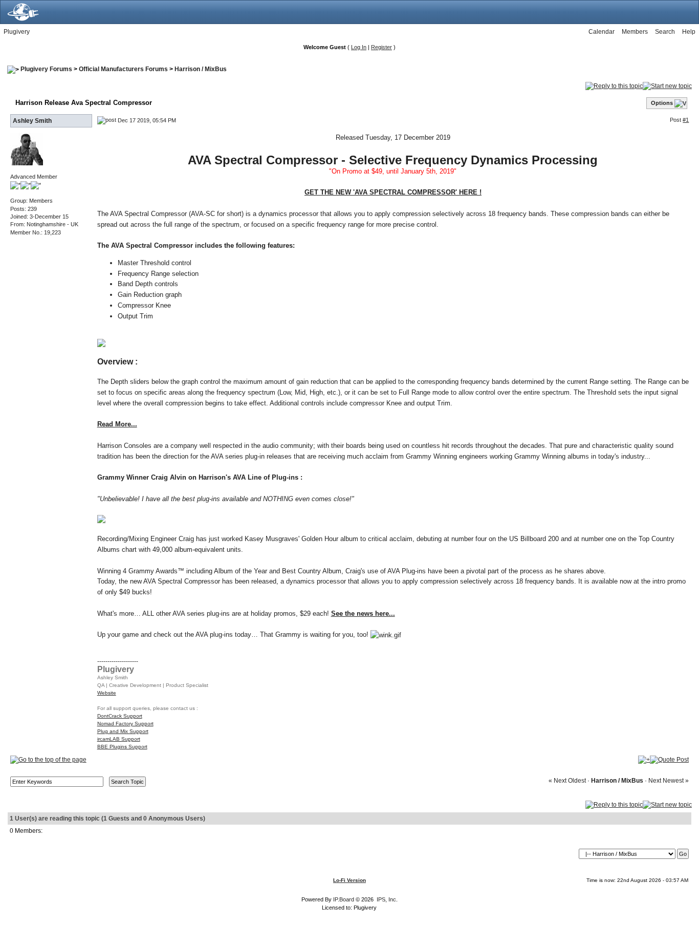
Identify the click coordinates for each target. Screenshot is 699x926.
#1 (686, 120)
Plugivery (17, 31)
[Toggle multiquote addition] (644, 759)
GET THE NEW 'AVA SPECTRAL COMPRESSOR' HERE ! (393, 192)
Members (635, 31)
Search (665, 31)
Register (381, 47)
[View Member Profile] (26, 148)
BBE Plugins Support (122, 746)
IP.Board (343, 899)
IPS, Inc (386, 899)
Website (106, 693)
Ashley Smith (32, 120)
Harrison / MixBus (200, 69)
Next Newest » (668, 780)
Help (688, 31)
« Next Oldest (567, 780)
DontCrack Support (119, 716)
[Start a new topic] (667, 85)
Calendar (601, 31)
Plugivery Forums (46, 69)
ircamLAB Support (118, 739)
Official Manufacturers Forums (123, 69)
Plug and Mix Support (122, 731)
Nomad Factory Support (125, 723)
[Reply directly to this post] (669, 759)
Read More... (117, 424)
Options (662, 103)
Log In (358, 47)
